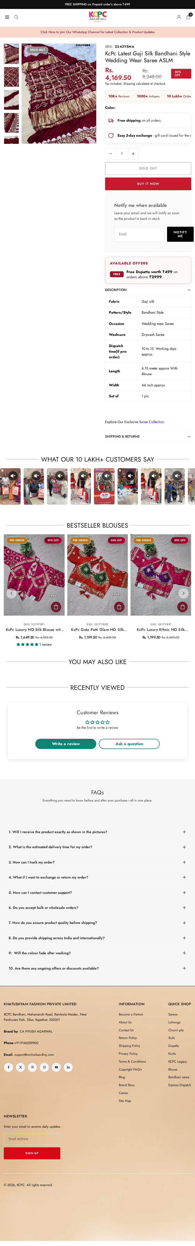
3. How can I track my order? (32, 862)
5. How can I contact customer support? (40, 892)
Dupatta (173, 1045)
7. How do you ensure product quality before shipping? (53, 922)
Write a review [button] (66, 744)
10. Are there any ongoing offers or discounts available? (54, 968)
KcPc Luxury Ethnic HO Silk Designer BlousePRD (161, 630)
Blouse (172, 1069)
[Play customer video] (10, 486)
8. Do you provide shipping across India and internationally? (57, 937)
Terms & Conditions (132, 1061)
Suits (171, 1037)
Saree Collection (151, 421)
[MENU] (7, 16)
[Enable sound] (13, 476)
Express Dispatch (179, 1085)
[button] (87, 94)
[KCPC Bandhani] (98, 16)
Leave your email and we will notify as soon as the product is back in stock (146, 215)
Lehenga (174, 1022)
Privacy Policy (128, 1053)
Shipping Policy (129, 1045)
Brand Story (127, 1085)
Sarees (172, 1014)
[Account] (179, 16)
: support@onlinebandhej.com (33, 1054)
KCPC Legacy (177, 1061)
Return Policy (128, 1037)
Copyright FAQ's (130, 1069)
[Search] (16, 16)
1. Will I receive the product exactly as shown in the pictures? (58, 831)
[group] (59, 94)
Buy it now (148, 183)
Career (123, 1092)
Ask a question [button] (129, 744)
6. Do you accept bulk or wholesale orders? (43, 907)
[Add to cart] (55, 607)
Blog (122, 1077)
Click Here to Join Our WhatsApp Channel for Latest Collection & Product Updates (98, 32)
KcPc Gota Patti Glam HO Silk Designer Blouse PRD (97, 630)
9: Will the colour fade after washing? (40, 953)
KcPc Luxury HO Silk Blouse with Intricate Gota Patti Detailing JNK (34, 630)
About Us (125, 1022)
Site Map (125, 1100)
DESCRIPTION (115, 289)
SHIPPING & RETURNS (122, 436)
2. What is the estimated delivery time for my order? (50, 846)
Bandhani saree (178, 1077)
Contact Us (126, 1030)
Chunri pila (176, 1030)
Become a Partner (131, 1014)
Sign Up (32, 1153)
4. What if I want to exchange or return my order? (48, 877)
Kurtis (172, 1053)
